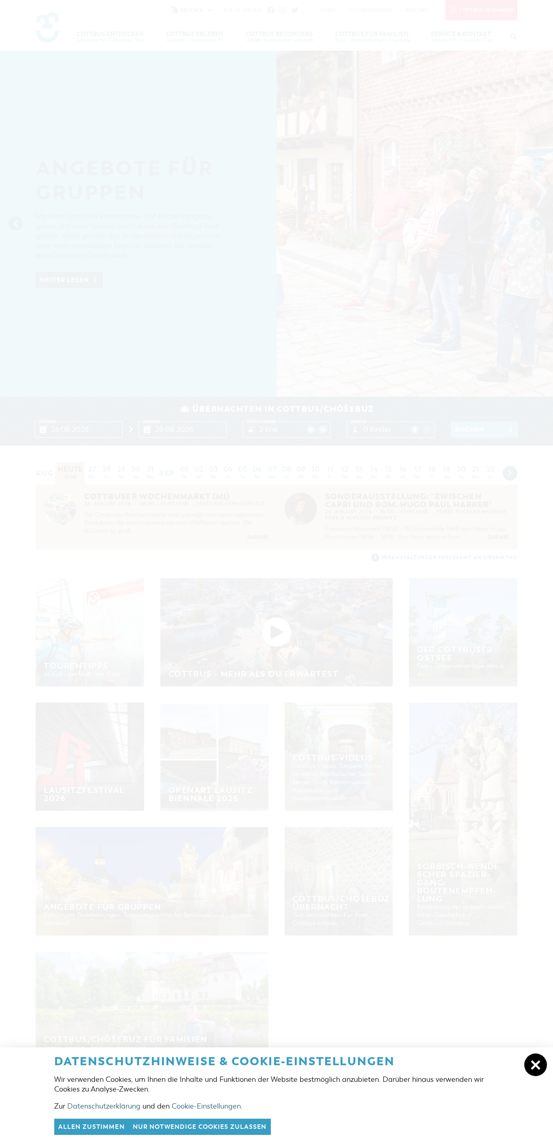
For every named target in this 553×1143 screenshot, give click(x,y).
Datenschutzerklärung (103, 1106)
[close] (535, 1064)
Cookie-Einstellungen (206, 1106)
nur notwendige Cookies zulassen (200, 1127)
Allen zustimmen (91, 1127)
